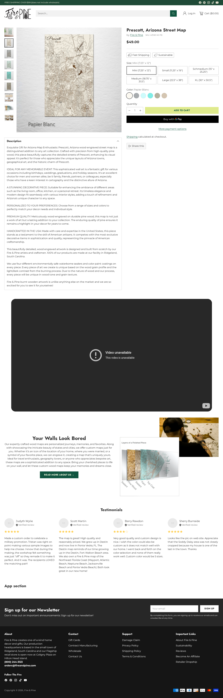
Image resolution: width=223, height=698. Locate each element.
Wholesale (74, 651)
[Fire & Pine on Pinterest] (204, 3)
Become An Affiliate (188, 656)
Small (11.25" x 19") (172, 70)
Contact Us (75, 656)
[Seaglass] (143, 96)
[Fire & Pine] (17, 13)
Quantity (132, 103)
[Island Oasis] (150, 96)
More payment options (172, 128)
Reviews (181, 651)
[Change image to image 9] (9, 119)
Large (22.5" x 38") (172, 80)
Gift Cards (74, 640)
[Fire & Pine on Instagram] (208, 3)
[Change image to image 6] (9, 86)
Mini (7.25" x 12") (141, 70)
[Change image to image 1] (9, 32)
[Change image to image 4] (9, 64)
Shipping (132, 136)
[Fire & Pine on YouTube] (217, 3)
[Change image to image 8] (9, 108)
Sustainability (184, 645)
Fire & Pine (136, 35)
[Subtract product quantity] (129, 110)
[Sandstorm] (164, 96)
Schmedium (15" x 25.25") (204, 70)
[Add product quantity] (140, 110)
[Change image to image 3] (9, 53)
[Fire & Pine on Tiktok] (212, 3)
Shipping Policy (131, 651)
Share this (138, 146)
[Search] (173, 13)
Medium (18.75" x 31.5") (141, 80)
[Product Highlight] (111, 355)
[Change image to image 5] (9, 75)
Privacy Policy (130, 645)
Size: (139, 63)
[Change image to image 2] (9, 43)
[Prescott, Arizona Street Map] (69, 80)
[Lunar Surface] (136, 96)
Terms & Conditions (134, 656)
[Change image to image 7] (9, 97)
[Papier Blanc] (129, 96)
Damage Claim (131, 640)
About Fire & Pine (186, 640)
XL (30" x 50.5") (203, 80)
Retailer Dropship (186, 661)
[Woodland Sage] (157, 96)
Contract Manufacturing (83, 645)
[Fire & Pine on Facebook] (200, 3)
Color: (138, 89)
